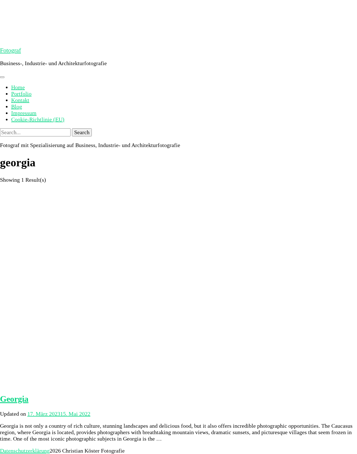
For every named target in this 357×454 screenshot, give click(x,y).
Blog (16, 106)
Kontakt (20, 100)
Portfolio (21, 94)
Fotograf (10, 50)
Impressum (24, 113)
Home (18, 87)
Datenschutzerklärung (25, 451)
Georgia (14, 398)
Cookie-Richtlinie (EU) (37, 119)
